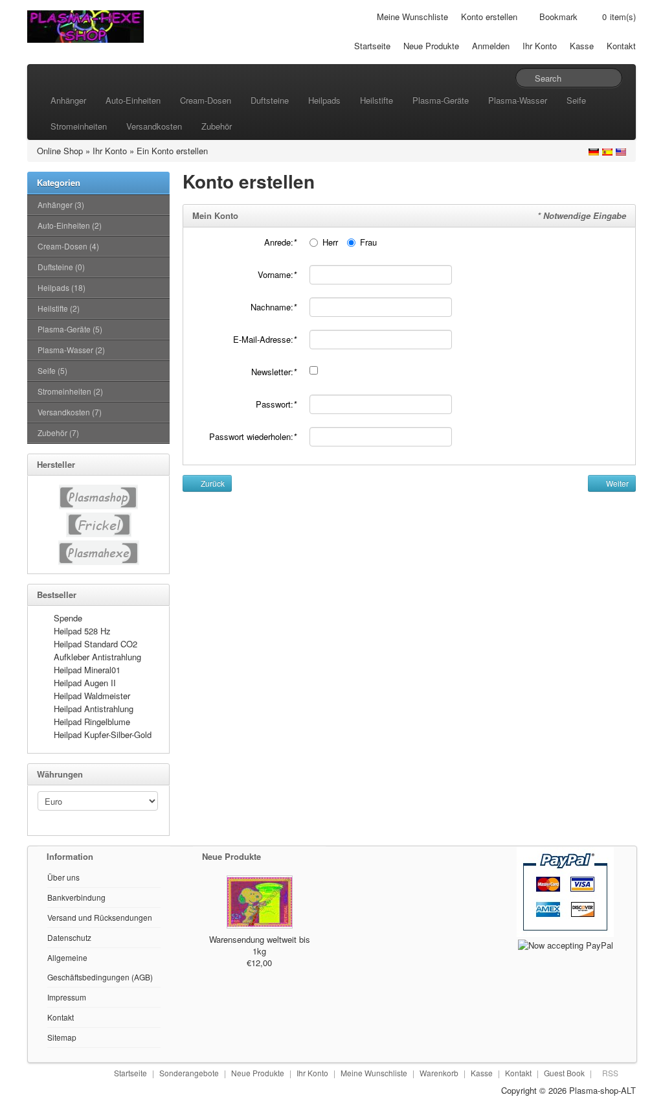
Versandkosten (154, 126)
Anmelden (491, 46)
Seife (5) (52, 370)
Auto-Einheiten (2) (70, 225)
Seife (576, 100)
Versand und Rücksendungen (99, 917)
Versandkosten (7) (70, 411)
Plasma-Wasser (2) (71, 349)
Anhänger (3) (61, 204)
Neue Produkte (431, 46)
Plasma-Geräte (440, 100)
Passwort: (276, 404)
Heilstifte (376, 100)
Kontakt (621, 46)
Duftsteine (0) (61, 266)
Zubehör (216, 126)
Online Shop (60, 151)
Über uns (63, 877)
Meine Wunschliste (412, 16)
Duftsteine (270, 100)
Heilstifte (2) (59, 308)
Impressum (66, 996)
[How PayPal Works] (565, 891)
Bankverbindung (76, 897)
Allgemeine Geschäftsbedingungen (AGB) (100, 967)
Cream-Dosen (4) (68, 245)
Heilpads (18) (61, 287)
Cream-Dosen (205, 100)
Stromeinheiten (79, 126)
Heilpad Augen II (85, 682)
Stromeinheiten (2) (70, 391)
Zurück (212, 483)
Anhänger (68, 100)
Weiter (616, 483)
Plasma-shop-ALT (602, 1090)
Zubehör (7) (58, 432)
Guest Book (564, 1072)
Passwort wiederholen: (253, 436)
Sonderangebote (189, 1072)
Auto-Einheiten (133, 100)
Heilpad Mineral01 (87, 670)
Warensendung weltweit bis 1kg (259, 945)
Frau (368, 242)
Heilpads (324, 100)
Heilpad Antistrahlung (93, 708)
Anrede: (280, 242)
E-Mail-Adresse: (265, 339)
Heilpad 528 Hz (82, 631)
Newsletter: (274, 371)
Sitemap (61, 1037)
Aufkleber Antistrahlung (97, 657)
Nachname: (274, 307)
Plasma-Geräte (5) (70, 328)
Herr (330, 242)
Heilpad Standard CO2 (95, 644)
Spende (68, 618)
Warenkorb (439, 1072)
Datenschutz (69, 937)
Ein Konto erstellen (172, 151)
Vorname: (277, 274)
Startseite (372, 46)
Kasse (582, 46)
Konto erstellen (489, 16)
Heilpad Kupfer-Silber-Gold (103, 734)
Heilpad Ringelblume (92, 721)
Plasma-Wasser (517, 100)
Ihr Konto (540, 46)
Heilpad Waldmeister (92, 695)
